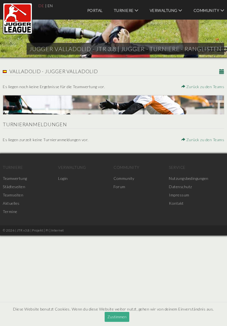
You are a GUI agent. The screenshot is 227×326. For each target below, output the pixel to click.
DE (41, 5)
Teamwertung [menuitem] (15, 178)
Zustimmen (117, 316)
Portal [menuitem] (95, 10)
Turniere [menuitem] (124, 10)
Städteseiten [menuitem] (14, 186)
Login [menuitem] (63, 178)
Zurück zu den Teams (204, 86)
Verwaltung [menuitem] (164, 10)
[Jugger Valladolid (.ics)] (222, 72)
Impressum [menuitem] (179, 195)
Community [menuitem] (127, 167)
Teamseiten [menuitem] (13, 195)
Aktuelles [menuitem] (11, 203)
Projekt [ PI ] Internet (48, 230)
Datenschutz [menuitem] (180, 186)
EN (50, 5)
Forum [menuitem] (119, 186)
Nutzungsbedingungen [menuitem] (188, 178)
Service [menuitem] (177, 167)
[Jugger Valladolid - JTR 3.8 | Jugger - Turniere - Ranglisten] (17, 18)
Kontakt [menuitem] (176, 203)
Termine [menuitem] (10, 211)
